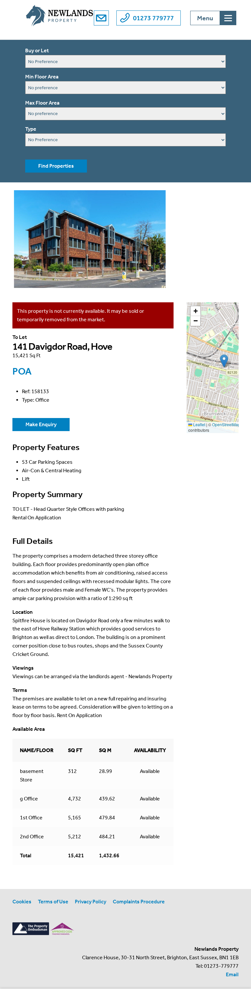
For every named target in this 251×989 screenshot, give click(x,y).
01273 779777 (153, 18)
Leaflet (198, 424)
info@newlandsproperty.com (101, 17)
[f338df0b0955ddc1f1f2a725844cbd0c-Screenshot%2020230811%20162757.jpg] (89, 239)
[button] (224, 361)
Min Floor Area (42, 77)
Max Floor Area (42, 103)
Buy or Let (37, 50)
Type (30, 129)
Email (232, 974)
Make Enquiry (41, 424)
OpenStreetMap (226, 424)
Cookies (21, 901)
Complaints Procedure (139, 901)
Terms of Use (53, 901)
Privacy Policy (90, 901)
